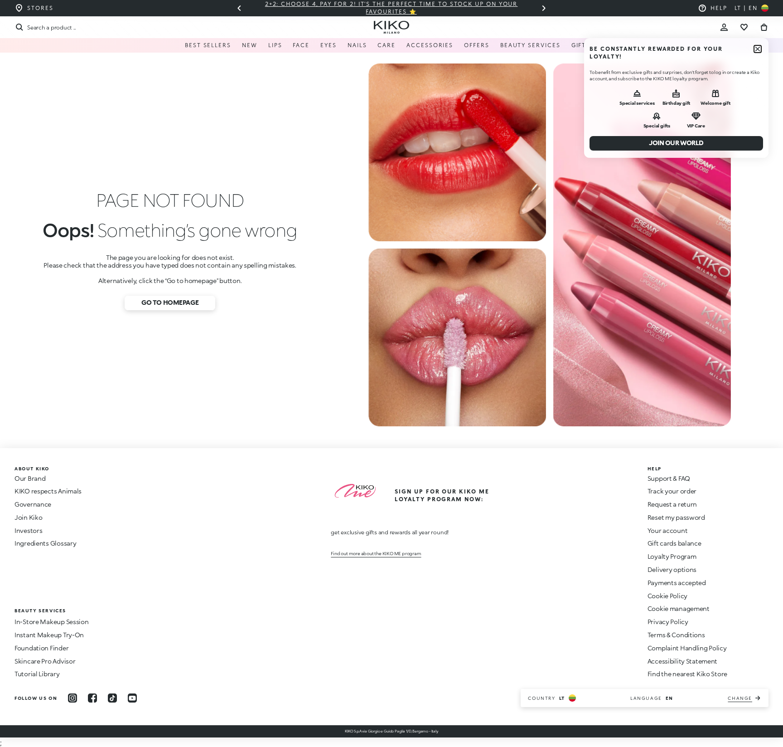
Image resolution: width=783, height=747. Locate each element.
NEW (249, 45)
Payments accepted (677, 582)
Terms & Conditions (676, 635)
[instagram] (72, 698)
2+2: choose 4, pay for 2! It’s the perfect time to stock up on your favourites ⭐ (391, 7)
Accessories (429, 45)
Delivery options (672, 569)
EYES (328, 45)
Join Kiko (28, 517)
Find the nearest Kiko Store (687, 674)
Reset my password (676, 517)
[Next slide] (543, 8)
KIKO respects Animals (48, 491)
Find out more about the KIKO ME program (376, 553)
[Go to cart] (763, 27)
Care (386, 45)
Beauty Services (530, 45)
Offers (476, 45)
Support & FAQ (669, 478)
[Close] (757, 49)
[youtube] (132, 698)
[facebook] (92, 698)
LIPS (275, 45)
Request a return (672, 504)
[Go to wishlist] (744, 27)
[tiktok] (112, 698)
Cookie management (679, 608)
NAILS (357, 45)
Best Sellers (208, 45)
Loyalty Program (672, 556)
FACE (301, 45)
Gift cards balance (674, 543)
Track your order (672, 491)
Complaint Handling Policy (687, 648)
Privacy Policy (668, 621)
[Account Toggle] (724, 27)
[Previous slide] (239, 8)
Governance (32, 504)
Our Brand (29, 478)
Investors (28, 530)
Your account (668, 530)
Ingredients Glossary (45, 543)
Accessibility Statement (683, 661)
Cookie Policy (667, 596)
